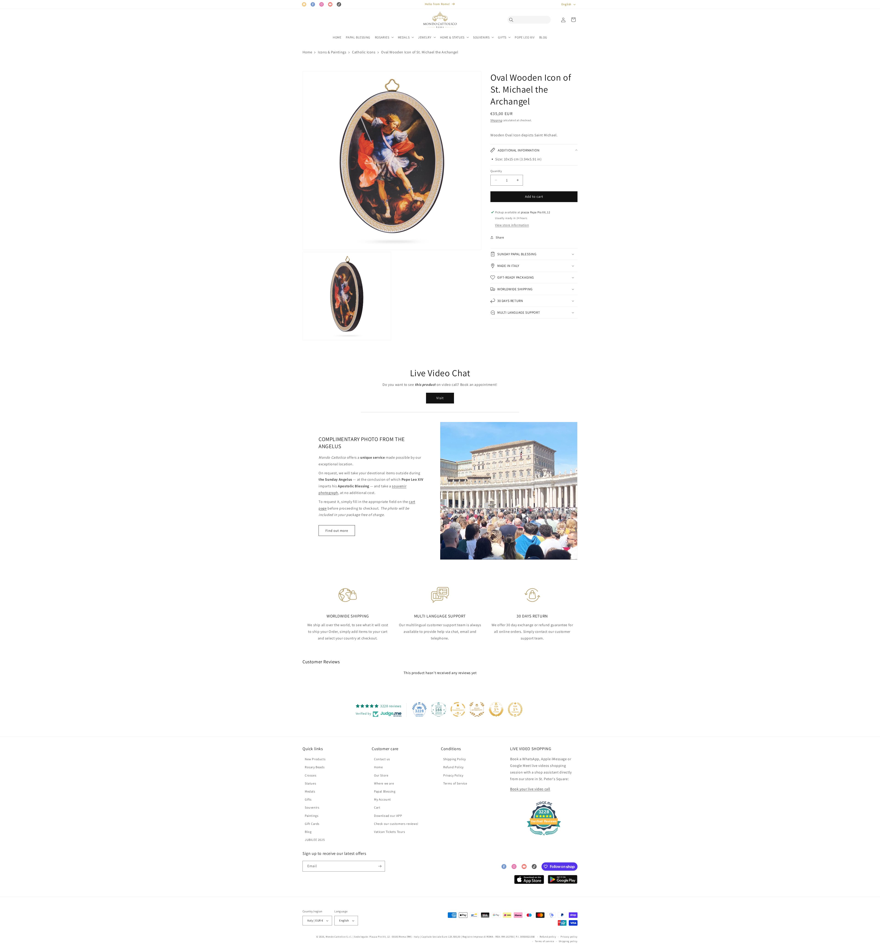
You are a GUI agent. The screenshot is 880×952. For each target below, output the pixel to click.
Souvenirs (312, 807)
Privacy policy (569, 936)
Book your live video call (530, 789)
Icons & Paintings (332, 52)
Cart (377, 807)
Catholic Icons (363, 52)
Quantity (496, 171)
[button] (512, 20)
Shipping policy (568, 941)
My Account (382, 799)
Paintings (311, 816)
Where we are (384, 783)
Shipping (496, 120)
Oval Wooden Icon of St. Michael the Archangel (419, 52)
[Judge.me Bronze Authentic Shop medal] (477, 709)
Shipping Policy (454, 759)
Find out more (336, 530)
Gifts (308, 799)
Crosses (310, 775)
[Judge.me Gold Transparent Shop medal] (458, 709)
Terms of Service (455, 783)
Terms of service (544, 941)
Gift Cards (312, 824)
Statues (310, 783)
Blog (308, 832)
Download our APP (388, 816)
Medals (310, 791)
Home (307, 52)
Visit (440, 398)
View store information (512, 225)
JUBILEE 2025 (315, 840)
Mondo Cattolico (336, 936)
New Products (315, 759)
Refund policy (548, 936)
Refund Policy (453, 767)
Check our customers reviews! (396, 824)
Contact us (382, 759)
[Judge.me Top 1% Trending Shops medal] (515, 709)
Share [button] (500, 237)
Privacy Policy (453, 775)
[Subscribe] (380, 866)
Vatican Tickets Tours (389, 832)
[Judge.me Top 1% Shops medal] (496, 709)
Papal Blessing (384, 791)
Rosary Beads (314, 767)
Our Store (381, 775)
